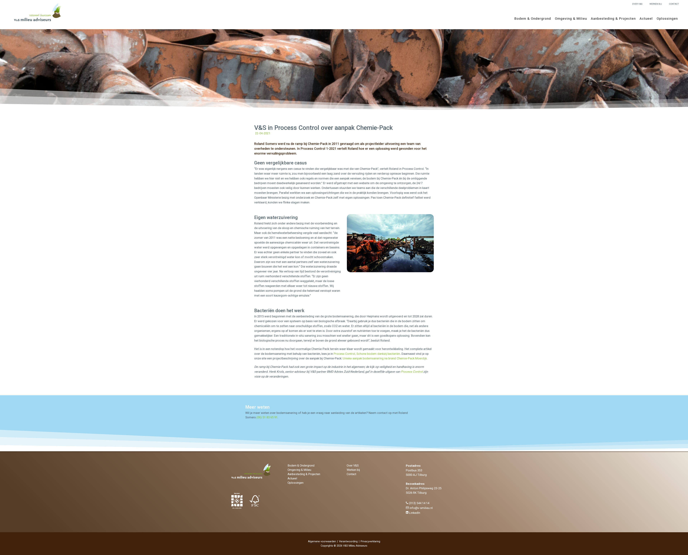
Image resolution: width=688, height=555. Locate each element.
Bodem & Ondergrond (532, 18)
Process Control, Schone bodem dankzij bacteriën (367, 353)
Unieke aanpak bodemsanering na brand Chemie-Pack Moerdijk (385, 358)
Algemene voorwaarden (322, 541)
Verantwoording (348, 541)
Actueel (646, 18)
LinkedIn (414, 513)
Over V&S (637, 4)
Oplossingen (667, 18)
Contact (674, 4)
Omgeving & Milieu (571, 18)
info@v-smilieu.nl (421, 508)
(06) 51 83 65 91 (267, 417)
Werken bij (655, 4)
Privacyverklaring (370, 541)
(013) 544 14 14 (418, 503)
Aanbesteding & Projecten (613, 18)
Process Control (412, 371)
